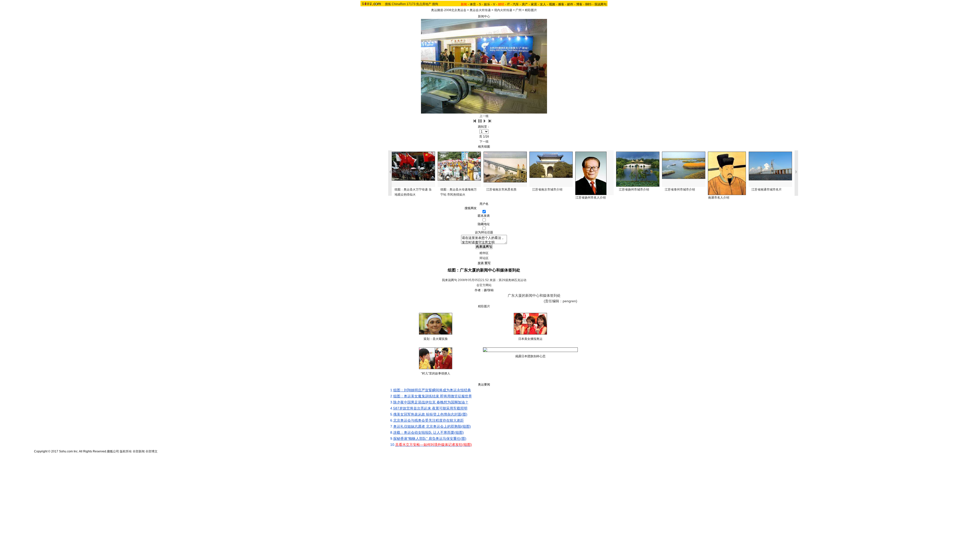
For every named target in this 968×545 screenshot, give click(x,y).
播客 (561, 4)
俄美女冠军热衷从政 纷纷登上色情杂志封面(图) (430, 414)
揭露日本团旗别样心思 (530, 356)
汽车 (516, 4)
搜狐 (388, 4)
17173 (411, 4)
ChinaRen (399, 4)
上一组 (484, 116)
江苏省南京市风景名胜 (501, 189)
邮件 (570, 4)
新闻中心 (484, 16)
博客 (579, 4)
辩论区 (484, 258)
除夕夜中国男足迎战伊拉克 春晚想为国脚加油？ (430, 402)
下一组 (484, 141)
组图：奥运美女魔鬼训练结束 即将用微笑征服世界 (432, 396)
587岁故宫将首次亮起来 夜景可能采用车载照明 (430, 408)
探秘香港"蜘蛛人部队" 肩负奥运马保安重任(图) (429, 439)
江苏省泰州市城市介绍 (680, 189)
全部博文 (151, 451)
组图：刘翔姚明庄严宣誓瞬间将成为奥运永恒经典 (432, 390)
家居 (534, 4)
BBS (588, 4)
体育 (473, 4)
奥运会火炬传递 (480, 10)
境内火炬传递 (503, 10)
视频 (552, 4)
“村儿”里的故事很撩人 (435, 373)
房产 (525, 4)
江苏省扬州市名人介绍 (591, 197)
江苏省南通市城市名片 (766, 189)
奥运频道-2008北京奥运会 (448, 10)
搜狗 (435, 4)
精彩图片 (531, 10)
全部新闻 (139, 451)
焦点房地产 (423, 4)
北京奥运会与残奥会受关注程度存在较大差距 (428, 420)
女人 (543, 4)
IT (508, 4)
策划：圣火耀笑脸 (436, 339)
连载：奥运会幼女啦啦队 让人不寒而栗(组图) (428, 432)
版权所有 (126, 451)
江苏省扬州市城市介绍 (634, 189)
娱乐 (487, 4)
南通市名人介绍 (718, 197)
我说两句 (600, 4)
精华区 (484, 253)
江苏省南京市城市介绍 (547, 189)
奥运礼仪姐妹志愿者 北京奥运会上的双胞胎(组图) (432, 426)
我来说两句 (449, 280)
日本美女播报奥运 (530, 339)
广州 (519, 10)
